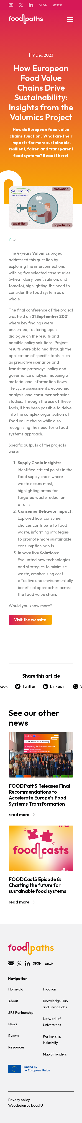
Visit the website (30, 619)
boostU (37, 1105)
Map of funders (55, 1054)
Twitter (29, 686)
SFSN (43, 4)
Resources (16, 1047)
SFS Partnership (20, 1012)
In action (49, 989)
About (13, 1001)
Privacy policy (19, 1099)
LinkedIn (58, 686)
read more (19, 814)
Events (13, 1035)
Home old (15, 989)
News (12, 1024)
